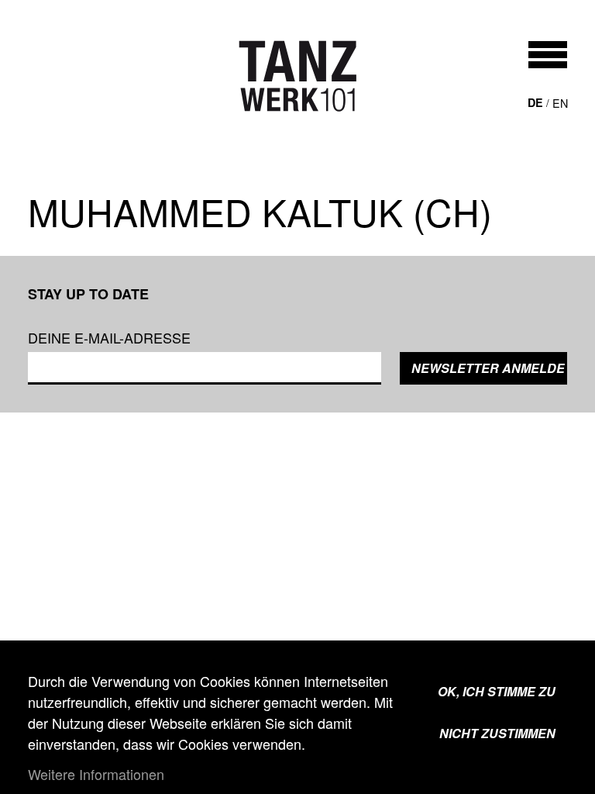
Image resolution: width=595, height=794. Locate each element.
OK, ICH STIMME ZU (496, 691)
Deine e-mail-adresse (109, 337)
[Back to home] (298, 76)
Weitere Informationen (96, 774)
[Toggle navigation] (547, 55)
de (535, 102)
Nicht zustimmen (497, 733)
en (560, 103)
